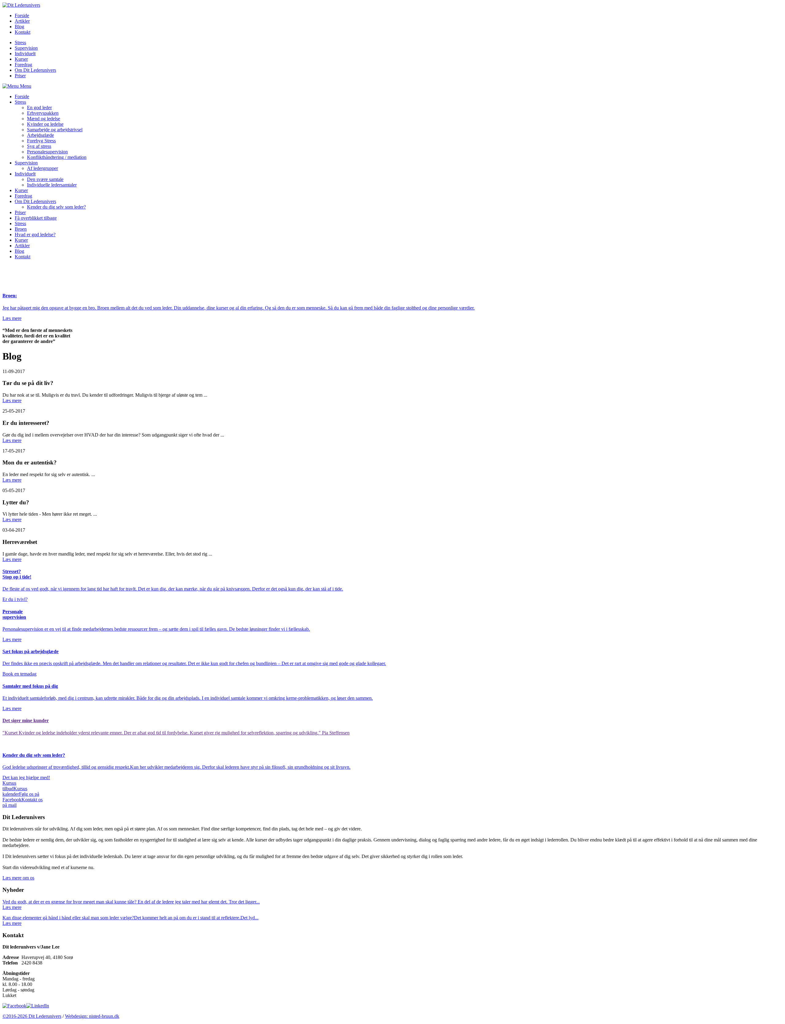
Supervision (26, 48)
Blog (19, 26)
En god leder (39, 107)
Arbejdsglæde (40, 135)
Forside (22, 15)
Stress (20, 42)
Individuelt (25, 53)
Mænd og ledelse (43, 118)
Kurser (21, 59)
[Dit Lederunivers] (21, 5)
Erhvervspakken (43, 113)
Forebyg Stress (41, 140)
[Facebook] (14, 1005)
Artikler (22, 21)
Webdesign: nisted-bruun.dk (92, 1016)
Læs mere (11, 400)
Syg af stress (39, 146)
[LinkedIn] (37, 1005)
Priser (20, 75)
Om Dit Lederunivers (35, 70)
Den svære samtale (45, 179)
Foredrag (23, 64)
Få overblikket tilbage (36, 218)
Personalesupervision (47, 151)
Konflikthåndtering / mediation (56, 157)
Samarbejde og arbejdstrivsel (54, 129)
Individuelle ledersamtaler (52, 184)
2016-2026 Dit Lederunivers (31, 1016)
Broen (21, 229)
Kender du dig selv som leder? (56, 207)
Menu (25, 86)
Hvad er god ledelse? (35, 234)
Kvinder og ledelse (45, 124)
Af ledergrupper (42, 168)
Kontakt (22, 32)
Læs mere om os (18, 877)
